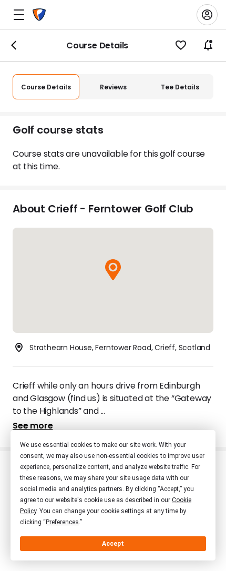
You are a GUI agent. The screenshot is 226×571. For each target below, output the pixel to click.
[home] (39, 14)
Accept (113, 543)
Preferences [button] (62, 522)
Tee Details (180, 87)
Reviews (113, 87)
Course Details (46, 87)
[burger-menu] (19, 14)
